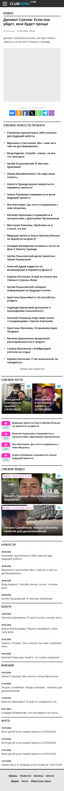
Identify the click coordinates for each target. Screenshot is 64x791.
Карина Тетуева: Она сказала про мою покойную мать (31, 644)
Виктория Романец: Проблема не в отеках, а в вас (30, 226)
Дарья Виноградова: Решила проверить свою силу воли (29, 630)
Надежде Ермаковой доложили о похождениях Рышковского (29, 309)
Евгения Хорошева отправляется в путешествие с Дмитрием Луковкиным (33, 216)
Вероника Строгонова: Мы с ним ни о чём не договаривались (31, 144)
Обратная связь (41, 781)
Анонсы (39, 775)
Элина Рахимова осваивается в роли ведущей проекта (31, 196)
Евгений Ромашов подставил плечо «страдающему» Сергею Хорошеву (30, 319)
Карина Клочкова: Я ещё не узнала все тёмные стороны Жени (32, 278)
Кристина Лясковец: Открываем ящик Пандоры (32, 329)
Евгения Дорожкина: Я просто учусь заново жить (31, 617)
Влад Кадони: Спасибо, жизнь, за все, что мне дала (31, 154)
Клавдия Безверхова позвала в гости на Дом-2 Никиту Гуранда (33, 247)
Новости (8, 544)
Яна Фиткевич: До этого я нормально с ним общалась (32, 206)
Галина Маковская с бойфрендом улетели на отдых (29, 350)
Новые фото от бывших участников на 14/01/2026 (31, 764)
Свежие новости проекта (24, 125)
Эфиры (12, 775)
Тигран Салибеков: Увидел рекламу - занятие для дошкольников (31, 689)
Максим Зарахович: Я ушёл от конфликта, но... (29, 701)
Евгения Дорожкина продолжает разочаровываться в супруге (28, 340)
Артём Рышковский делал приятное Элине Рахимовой (31, 257)
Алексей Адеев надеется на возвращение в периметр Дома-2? (29, 268)
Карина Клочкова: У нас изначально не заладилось (32, 360)
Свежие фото (12, 379)
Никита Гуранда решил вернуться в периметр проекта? (30, 185)
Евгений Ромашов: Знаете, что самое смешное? (30, 657)
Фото (5, 720)
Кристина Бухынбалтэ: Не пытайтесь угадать (31, 299)
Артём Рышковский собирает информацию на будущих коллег (29, 288)
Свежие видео (13, 469)
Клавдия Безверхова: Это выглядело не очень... (30, 712)
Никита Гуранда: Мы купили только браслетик (29, 676)
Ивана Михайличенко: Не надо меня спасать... (31, 175)
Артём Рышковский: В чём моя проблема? (27, 165)
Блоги (6, 606)
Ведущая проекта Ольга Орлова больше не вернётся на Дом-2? (33, 237)
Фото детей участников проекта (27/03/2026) (28, 742)
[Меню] (5, 4)
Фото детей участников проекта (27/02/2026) (28, 753)
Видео (8, 13)
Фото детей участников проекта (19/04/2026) (28, 731)
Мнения (7, 665)
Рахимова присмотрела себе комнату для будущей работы (32, 134)
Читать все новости (32, 369)
